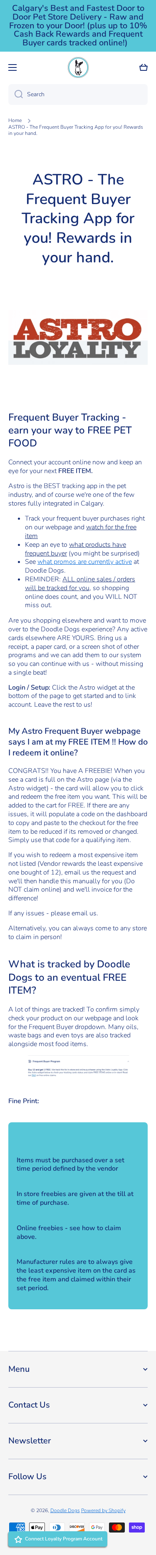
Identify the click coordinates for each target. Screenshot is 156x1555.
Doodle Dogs (65, 1510)
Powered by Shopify (103, 1510)
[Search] (15, 94)
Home (15, 120)
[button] (143, 67)
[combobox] (78, 94)
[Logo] (78, 67)
